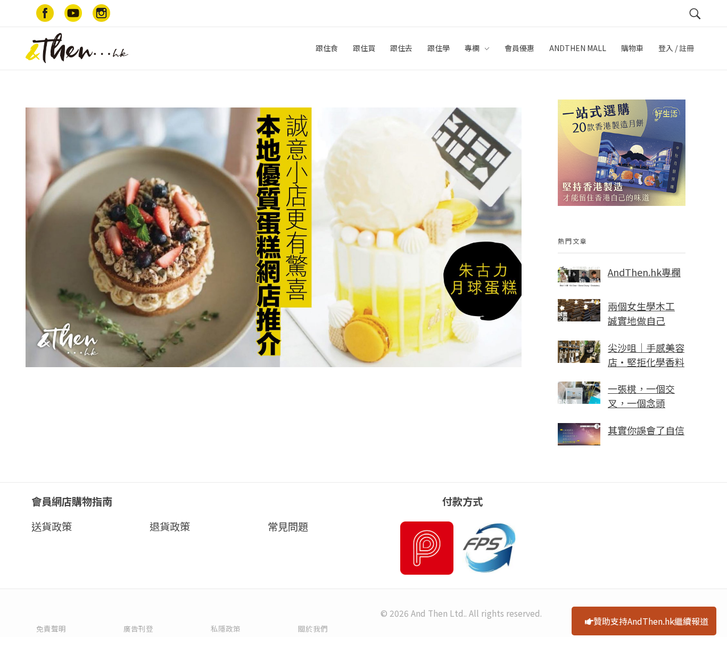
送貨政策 (51, 526)
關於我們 (313, 628)
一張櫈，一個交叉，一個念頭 (641, 396)
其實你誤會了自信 (646, 430)
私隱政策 (226, 628)
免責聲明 (51, 628)
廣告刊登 (138, 628)
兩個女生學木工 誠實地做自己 (641, 313)
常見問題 (288, 526)
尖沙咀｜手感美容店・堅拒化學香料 (646, 355)
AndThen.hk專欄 (644, 272)
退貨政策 (170, 526)
